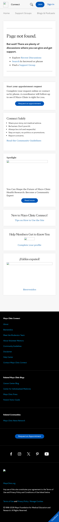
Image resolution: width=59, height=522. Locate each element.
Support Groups (23, 13)
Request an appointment (29, 103)
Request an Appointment (29, 436)
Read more (30, 200)
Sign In (50, 4)
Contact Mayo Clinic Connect (15, 362)
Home (6, 13)
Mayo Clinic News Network (14, 420)
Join (40, 4)
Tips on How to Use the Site (29, 220)
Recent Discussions (31, 57)
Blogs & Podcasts (46, 13)
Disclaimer (7, 352)
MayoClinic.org (9, 483)
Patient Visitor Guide (11, 400)
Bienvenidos (29, 289)
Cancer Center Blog (11, 383)
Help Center (8, 357)
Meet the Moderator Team (14, 335)
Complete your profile (29, 244)
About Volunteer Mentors (13, 341)
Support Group (27, 65)
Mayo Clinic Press (10, 394)
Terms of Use (8, 501)
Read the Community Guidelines (24, 140)
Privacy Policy (23, 501)
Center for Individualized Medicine (17, 389)
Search (15, 61)
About (5, 324)
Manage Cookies (36, 501)
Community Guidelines (12, 346)
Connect (15, 4)
